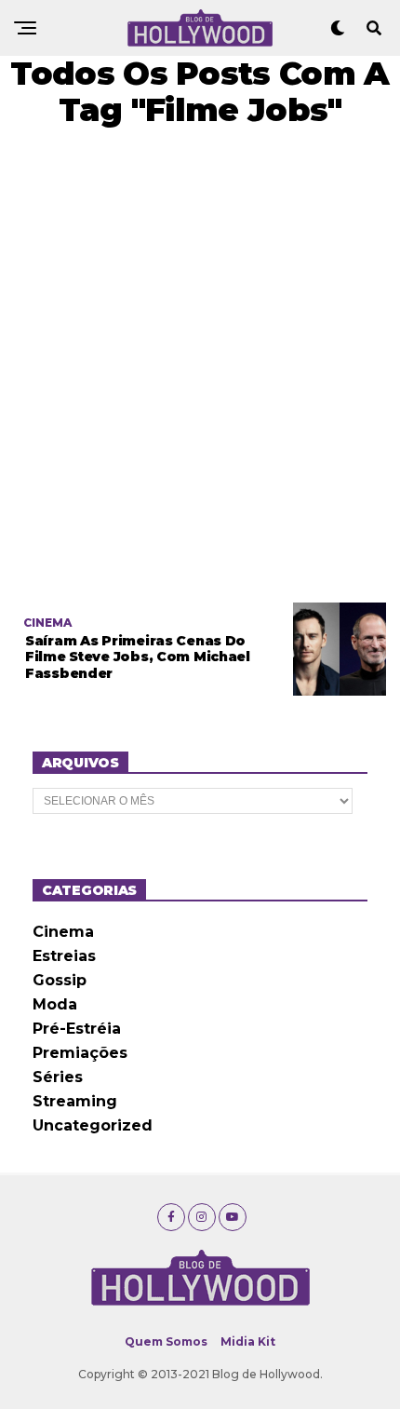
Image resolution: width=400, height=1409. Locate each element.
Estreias (64, 956)
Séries (58, 1077)
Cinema (63, 932)
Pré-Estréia (77, 1028)
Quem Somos (166, 1341)
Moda (55, 1004)
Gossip (60, 980)
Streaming (75, 1101)
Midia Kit (247, 1341)
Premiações (80, 1053)
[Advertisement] (200, 365)
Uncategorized (93, 1125)
